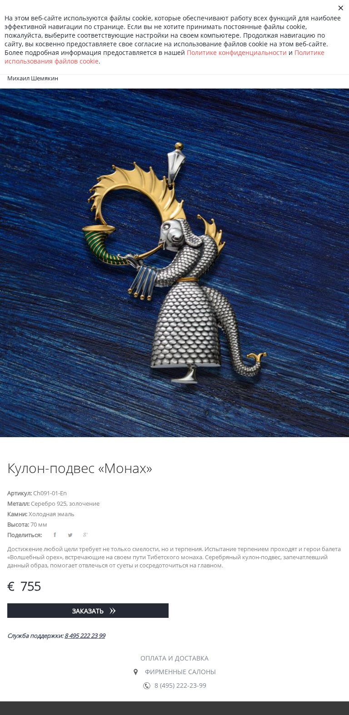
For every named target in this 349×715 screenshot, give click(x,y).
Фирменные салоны (180, 671)
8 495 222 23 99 (85, 635)
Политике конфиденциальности (237, 52)
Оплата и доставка (174, 658)
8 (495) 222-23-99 (180, 685)
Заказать (88, 611)
